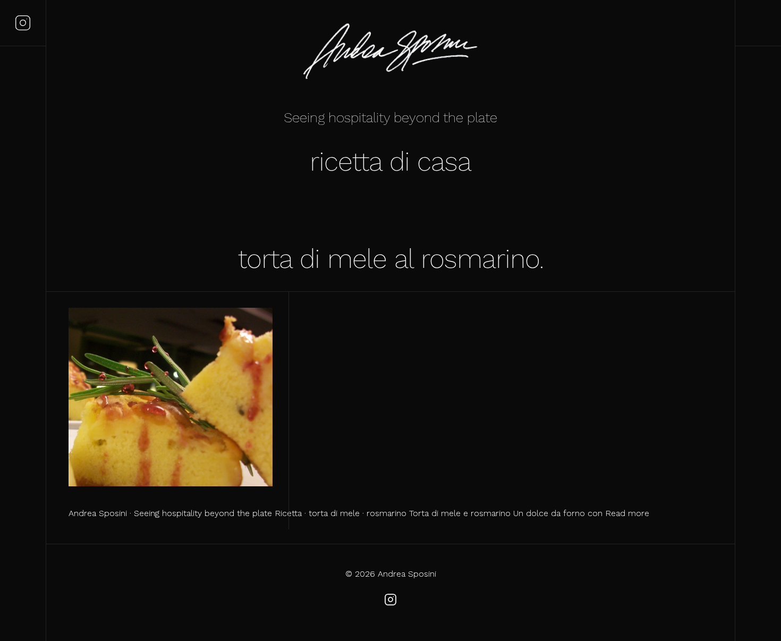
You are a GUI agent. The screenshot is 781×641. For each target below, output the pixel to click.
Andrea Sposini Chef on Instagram (22, 22)
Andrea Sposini (390, 53)
